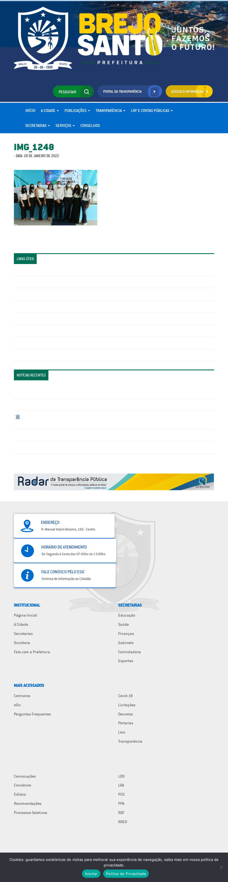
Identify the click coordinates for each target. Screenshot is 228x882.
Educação (126, 615)
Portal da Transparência (35, 269)
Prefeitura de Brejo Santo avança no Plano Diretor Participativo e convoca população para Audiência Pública (107, 447)
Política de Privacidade (126, 873)
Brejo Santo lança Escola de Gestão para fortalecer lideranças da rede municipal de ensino (92, 435)
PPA (121, 803)
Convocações (25, 776)
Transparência (109, 110)
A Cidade (48, 110)
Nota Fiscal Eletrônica (33, 318)
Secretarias (36, 125)
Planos (21, 355)
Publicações (76, 110)
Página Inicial (25, 615)
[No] (221, 867)
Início (30, 110)
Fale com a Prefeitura (32, 651)
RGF (121, 812)
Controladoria (129, 651)
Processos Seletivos (30, 812)
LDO (121, 776)
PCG (121, 794)
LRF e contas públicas (150, 110)
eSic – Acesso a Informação (38, 294)
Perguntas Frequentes (33, 330)
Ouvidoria (22, 642)
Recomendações (27, 803)
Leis (121, 732)
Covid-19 (125, 695)
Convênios (22, 785)
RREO (122, 821)
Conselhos (90, 125)
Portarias (125, 722)
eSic (17, 704)
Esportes (125, 660)
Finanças (126, 633)
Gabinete (125, 642)
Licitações (23, 306)
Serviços (64, 125)
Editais (20, 794)
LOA (121, 785)
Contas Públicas (28, 282)
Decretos (125, 714)
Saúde (123, 624)
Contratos (22, 695)
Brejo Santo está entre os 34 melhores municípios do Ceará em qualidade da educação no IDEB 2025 (99, 404)
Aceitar (91, 873)
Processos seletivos (31, 342)
